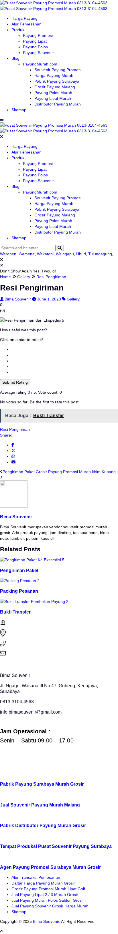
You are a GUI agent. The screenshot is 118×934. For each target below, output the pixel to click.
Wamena (27, 254)
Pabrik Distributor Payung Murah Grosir (43, 825)
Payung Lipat (35, 41)
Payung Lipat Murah (52, 98)
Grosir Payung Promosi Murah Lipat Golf (48, 889)
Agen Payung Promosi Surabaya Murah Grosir (50, 867)
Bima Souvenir (18, 299)
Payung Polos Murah (53, 92)
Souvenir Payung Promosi (57, 69)
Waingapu (65, 254)
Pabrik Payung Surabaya (56, 81)
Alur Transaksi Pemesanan (35, 877)
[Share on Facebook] (12, 445)
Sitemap (18, 109)
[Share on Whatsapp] (13, 456)
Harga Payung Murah (53, 75)
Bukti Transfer (15, 611)
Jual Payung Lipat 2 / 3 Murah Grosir (44, 894)
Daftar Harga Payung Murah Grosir (43, 883)
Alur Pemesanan (26, 24)
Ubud (81, 254)
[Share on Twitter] (13, 450)
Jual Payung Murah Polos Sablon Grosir (47, 900)
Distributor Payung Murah (57, 104)
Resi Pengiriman (15, 429)
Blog (15, 58)
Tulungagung (100, 254)
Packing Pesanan (19, 591)
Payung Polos (35, 47)
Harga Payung (24, 18)
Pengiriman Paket (19, 471)
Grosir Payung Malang (54, 87)
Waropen (8, 254)
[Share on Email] (13, 462)
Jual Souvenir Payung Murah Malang (40, 804)
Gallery (73, 299)
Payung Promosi (38, 35)
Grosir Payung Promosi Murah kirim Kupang (76, 471)
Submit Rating (15, 382)
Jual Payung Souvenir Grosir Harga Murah (49, 906)
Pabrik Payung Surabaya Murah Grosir (42, 783)
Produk (17, 29)
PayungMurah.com (40, 64)
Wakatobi (45, 254)
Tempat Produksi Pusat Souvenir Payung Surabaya (56, 846)
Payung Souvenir (38, 52)
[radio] (64, 349)
